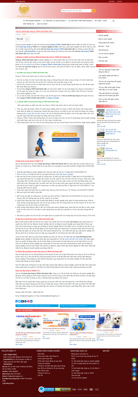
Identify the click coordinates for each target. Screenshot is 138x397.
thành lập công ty (25, 47)
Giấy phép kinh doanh (106, 43)
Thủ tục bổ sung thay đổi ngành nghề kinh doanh (110, 82)
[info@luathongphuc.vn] (134, 379)
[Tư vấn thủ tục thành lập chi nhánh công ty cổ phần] (28, 322)
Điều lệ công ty (22, 174)
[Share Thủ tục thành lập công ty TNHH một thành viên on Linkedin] (31, 302)
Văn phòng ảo (28, 24)
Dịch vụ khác (42, 24)
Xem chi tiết (101, 126)
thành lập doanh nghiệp (64, 174)
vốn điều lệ (28, 64)
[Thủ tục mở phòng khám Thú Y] (110, 321)
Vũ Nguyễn (18, 34)
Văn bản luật (103, 61)
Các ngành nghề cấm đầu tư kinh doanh (109, 77)
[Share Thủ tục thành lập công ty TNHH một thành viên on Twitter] (19, 302)
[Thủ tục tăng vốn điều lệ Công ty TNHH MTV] (82, 322)
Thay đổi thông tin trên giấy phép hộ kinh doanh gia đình (109, 94)
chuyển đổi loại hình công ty (36, 113)
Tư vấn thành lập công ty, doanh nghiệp (85, 361)
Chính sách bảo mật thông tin (48, 356)
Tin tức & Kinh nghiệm (106, 54)
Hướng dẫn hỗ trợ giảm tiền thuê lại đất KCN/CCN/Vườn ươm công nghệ (112, 113)
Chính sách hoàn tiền (45, 359)
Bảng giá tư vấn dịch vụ (79, 354)
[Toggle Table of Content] (26, 39)
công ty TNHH (55, 44)
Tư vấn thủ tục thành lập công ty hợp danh (73, 305)
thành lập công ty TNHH (55, 49)
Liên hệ (119, 1)
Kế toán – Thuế (101, 20)
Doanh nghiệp (103, 35)
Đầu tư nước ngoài (105, 39)
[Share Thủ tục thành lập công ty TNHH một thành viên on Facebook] (16, 302)
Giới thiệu (111, 1)
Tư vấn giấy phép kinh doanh (80, 20)
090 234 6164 (16, 374)
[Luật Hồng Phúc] (24, 10)
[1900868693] (134, 360)
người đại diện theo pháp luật (75, 239)
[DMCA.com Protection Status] (63, 389)
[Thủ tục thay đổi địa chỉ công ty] (56, 320)
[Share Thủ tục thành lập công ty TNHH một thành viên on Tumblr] (22, 302)
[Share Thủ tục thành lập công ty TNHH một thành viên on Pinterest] (28, 302)
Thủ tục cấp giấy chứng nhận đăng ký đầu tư (109, 71)
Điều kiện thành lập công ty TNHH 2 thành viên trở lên (34, 305)
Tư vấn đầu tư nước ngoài (54, 20)
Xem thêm (19, 344)
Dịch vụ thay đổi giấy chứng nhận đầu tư (109, 100)
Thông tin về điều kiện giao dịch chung (51, 366)
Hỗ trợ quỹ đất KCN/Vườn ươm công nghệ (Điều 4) (113, 132)
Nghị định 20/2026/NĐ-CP (111, 149)
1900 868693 (13, 371)
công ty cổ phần (53, 98)
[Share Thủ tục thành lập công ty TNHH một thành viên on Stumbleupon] (25, 302)
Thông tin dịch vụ (44, 373)
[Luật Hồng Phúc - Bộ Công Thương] (46, 389)
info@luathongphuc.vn (15, 376)
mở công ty (85, 51)
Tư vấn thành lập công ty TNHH (82, 373)
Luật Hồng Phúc (30, 51)
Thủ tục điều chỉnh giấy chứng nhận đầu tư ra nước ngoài (109, 88)
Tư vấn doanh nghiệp (31, 20)
